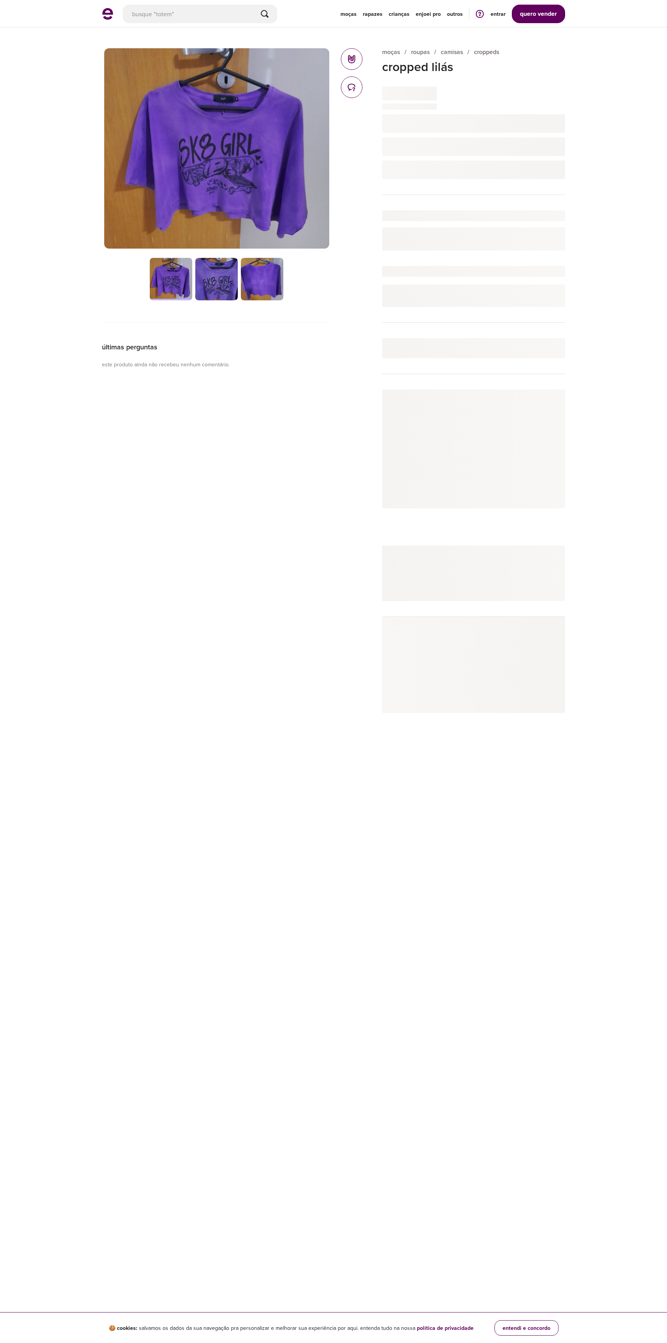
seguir (548, 403)
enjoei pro (428, 14)
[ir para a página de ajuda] (479, 13)
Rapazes (373, 14)
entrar (498, 14)
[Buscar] (264, 14)
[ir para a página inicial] (107, 17)
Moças (348, 14)
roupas (420, 52)
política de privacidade (445, 1328)
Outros (455, 14)
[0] (351, 59)
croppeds (486, 52)
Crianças (399, 14)
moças (391, 52)
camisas (452, 52)
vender (538, 13)
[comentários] (351, 87)
